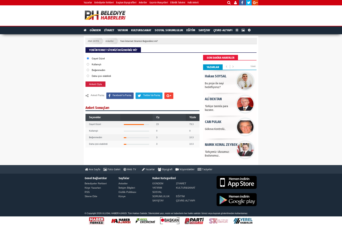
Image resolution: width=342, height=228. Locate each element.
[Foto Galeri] (243, 30)
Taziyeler (206, 169)
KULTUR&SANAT (141, 30)
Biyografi (166, 169)
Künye (122, 196)
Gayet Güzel (98, 58)
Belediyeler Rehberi (104, 2)
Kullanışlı (96, 64)
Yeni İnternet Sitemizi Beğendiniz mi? (139, 41)
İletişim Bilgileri (126, 187)
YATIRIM (123, 30)
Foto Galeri (113, 169)
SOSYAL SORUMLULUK (169, 30)
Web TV (131, 169)
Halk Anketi (193, 2)
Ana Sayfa (94, 169)
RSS (87, 192)
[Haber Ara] (229, 3)
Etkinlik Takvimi (177, 2)
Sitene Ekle (91, 196)
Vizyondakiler (187, 169)
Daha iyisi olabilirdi (101, 76)
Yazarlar (88, 2)
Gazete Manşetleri (158, 2)
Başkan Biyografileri (126, 2)
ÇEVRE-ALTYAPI (222, 30)
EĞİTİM (190, 30)
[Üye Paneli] (235, 3)
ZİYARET (109, 30)
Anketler (143, 2)
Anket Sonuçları (97, 108)
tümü (253, 66)
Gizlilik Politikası (127, 192)
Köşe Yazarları (93, 187)
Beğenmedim (98, 70)
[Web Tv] (249, 30)
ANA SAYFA (93, 41)
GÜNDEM (95, 30)
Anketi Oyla (95, 84)
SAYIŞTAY (204, 30)
